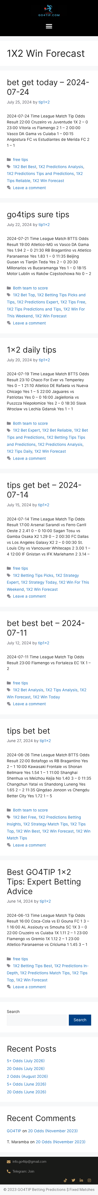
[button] (49, 26)
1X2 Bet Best (24, 166)
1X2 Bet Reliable (57, 430)
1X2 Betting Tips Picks (33, 575)
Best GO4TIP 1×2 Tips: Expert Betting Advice (44, 881)
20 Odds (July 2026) (26, 1068)
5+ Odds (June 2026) (26, 1084)
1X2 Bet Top (24, 295)
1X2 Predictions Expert (37, 302)
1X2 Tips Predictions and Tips (34, 309)
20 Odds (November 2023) (53, 1131)
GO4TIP (14, 1131)
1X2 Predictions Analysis (61, 166)
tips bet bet (28, 730)
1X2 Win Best (28, 831)
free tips (20, 159)
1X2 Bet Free (24, 817)
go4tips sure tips (38, 214)
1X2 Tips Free (72, 302)
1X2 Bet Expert (26, 430)
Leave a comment (29, 187)
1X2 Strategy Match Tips (45, 824)
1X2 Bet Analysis (28, 690)
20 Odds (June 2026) (26, 1092)
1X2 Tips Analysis (61, 690)
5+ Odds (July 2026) (26, 1061)
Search (13, 1011)
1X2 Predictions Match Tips (45, 973)
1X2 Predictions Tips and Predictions (40, 173)
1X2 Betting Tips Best (32, 966)
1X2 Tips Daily (19, 451)
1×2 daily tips (31, 349)
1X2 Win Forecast (48, 180)
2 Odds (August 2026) (27, 1076)
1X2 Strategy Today (39, 582)
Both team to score (30, 288)
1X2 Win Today (46, 697)
